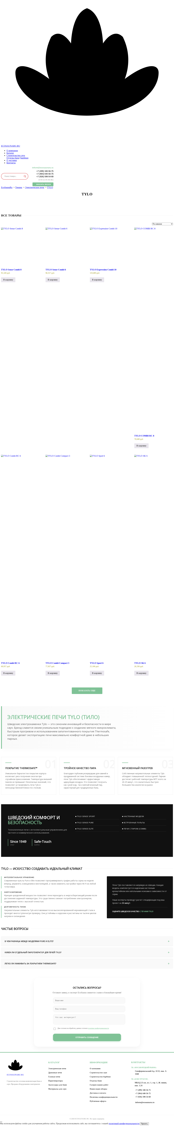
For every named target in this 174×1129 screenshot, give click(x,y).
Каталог (10, 153)
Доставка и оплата (98, 1093)
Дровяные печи (55, 1073)
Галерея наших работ (99, 1085)
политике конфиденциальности (98, 1028)
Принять (144, 1124)
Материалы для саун (57, 1089)
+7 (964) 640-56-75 (44, 174)
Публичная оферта (98, 1101)
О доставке (12, 160)
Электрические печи (57, 1069)
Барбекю (24, 158)
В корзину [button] (8, 280)
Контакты (11, 163)
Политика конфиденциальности (103, 1097)
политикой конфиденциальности (124, 1123)
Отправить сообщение (87, 1037)
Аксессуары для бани (57, 1085)
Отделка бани (13, 158)
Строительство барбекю (100, 1077)
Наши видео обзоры (98, 1089)
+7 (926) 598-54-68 (44, 176)
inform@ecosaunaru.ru (42, 168)
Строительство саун (16, 155)
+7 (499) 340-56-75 (44, 171)
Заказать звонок (43, 184)
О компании (12, 150)
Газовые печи (54, 1077)
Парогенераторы (55, 1081)
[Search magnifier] (25, 176)
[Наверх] (1, 1121)
